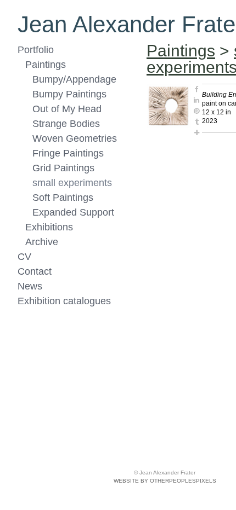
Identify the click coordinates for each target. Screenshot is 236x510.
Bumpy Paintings (69, 94)
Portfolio (36, 49)
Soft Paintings (62, 197)
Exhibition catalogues (64, 300)
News (30, 286)
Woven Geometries (74, 138)
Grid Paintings (63, 168)
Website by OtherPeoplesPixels (165, 481)
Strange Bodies (66, 123)
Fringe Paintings (68, 153)
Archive (41, 241)
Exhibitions (49, 227)
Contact (35, 271)
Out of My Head (67, 108)
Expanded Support (73, 212)
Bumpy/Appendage (74, 79)
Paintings (45, 64)
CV (24, 256)
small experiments (72, 182)
